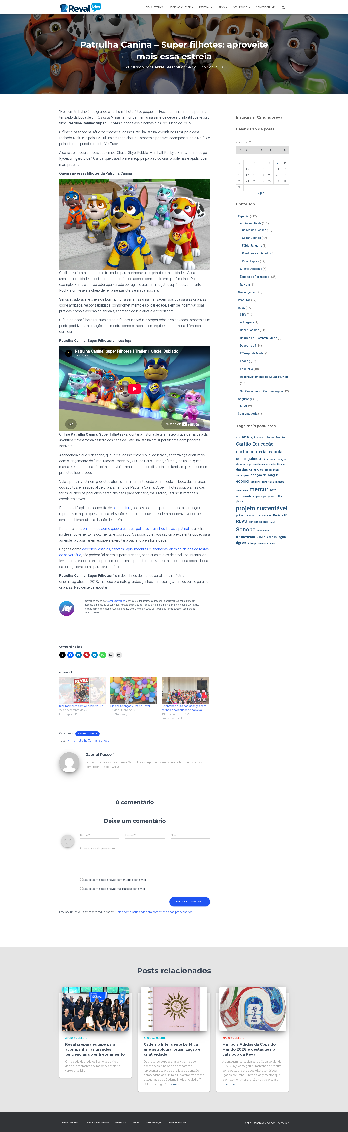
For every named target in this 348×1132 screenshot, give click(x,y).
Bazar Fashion (249, 330)
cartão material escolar (260, 451)
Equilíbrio (246, 369)
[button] (192, 7)
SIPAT (244, 405)
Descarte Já (248, 345)
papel (271, 496)
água (282, 537)
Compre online (265, 7)
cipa (265, 459)
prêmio (240, 515)
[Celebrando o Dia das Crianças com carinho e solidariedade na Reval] (185, 690)
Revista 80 (280, 515)
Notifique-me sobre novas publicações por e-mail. (114, 888)
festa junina (268, 482)
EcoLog (245, 361)
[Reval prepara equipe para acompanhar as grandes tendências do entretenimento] (95, 1008)
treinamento (245, 537)
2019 (245, 437)
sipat (272, 522)
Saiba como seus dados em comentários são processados (154, 912)
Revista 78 (265, 515)
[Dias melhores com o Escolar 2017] (82, 690)
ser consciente (258, 521)
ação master (257, 437)
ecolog (242, 481)
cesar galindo (248, 458)
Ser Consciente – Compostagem (261, 391)
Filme (71, 740)
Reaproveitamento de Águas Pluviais (264, 376)
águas (241, 543)
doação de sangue (265, 475)
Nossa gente (246, 292)
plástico (240, 501)
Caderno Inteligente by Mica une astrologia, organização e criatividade (172, 1049)
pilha (279, 496)
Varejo (261, 537)
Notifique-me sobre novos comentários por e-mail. (115, 879)
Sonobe (104, 740)
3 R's (243, 314)
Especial (204, 7)
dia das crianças (249, 469)
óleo (272, 543)
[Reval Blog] (80, 7)
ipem (239, 490)
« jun (261, 193)
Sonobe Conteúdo (116, 601)
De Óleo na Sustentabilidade (258, 338)
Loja (245, 490)
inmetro (280, 481)
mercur (258, 489)
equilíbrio (255, 481)
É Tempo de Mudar (252, 353)
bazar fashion (277, 437)
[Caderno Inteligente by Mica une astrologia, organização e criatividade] (174, 1008)
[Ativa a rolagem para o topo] (340, 1124)
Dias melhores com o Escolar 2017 (81, 706)
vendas (272, 537)
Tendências (263, 530)
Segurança (240, 7)
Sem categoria (248, 413)
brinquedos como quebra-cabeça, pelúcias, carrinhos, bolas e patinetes (138, 528)
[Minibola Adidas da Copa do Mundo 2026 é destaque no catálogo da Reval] (252, 1008)
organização (259, 496)
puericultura (122, 508)
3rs (238, 437)
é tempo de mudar (258, 543)
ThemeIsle (282, 1123)
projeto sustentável (261, 508)
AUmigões (247, 322)
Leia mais (174, 1084)
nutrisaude (244, 496)
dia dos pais (242, 475)
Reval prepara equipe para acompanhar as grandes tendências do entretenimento (95, 1049)
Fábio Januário (252, 245)
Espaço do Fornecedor (255, 276)
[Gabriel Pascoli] (69, 761)
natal (273, 490)
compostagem (278, 459)
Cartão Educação (255, 444)
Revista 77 (252, 515)
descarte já (243, 464)
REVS (222, 7)
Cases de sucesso (254, 230)
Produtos (244, 300)
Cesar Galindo (251, 237)
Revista (245, 284)
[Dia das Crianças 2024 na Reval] (133, 690)
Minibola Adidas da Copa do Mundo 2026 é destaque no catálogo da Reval (249, 1049)
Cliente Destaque (251, 268)
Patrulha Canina (87, 740)
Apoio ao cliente (180, 7)
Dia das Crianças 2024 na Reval (130, 706)
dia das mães (272, 469)
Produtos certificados (256, 253)
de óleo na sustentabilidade (269, 464)
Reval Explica (154, 7)
